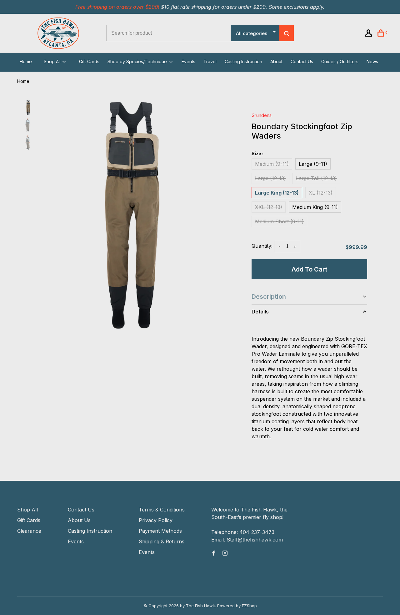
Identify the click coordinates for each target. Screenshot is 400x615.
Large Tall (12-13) (316, 178)
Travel (210, 61)
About (276, 61)
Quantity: (262, 246)
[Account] (369, 34)
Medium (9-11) (272, 164)
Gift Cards (89, 61)
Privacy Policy (155, 520)
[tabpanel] (134, 216)
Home (26, 61)
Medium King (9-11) (315, 207)
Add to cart (309, 269)
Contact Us (302, 61)
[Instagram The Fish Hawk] (225, 553)
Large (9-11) (313, 164)
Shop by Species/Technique (137, 61)
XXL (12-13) (268, 207)
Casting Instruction (243, 61)
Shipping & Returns (161, 541)
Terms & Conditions (162, 509)
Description (269, 296)
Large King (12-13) (277, 193)
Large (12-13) (270, 178)
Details (260, 311)
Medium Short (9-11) (279, 221)
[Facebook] (213, 553)
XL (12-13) (320, 193)
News (372, 61)
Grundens (262, 115)
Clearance (29, 531)
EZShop (249, 605)
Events (188, 61)
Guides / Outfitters (339, 61)
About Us (79, 520)
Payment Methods (160, 531)
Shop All (53, 61)
